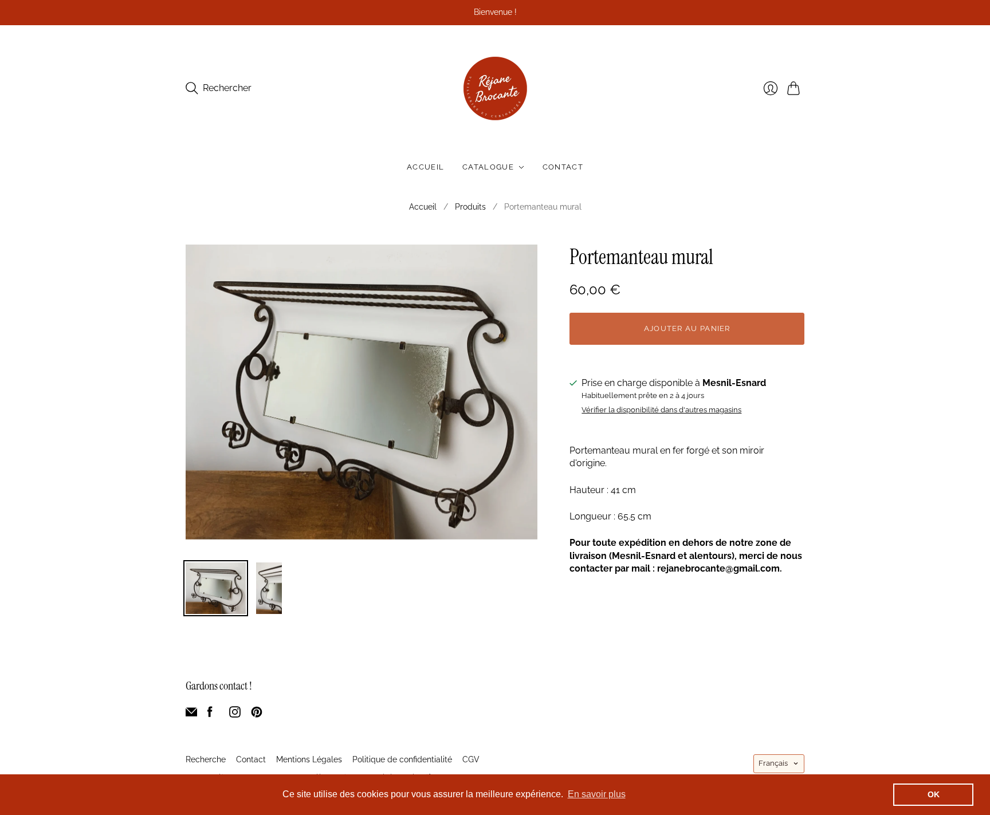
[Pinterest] (256, 714)
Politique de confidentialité (402, 759)
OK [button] (934, 794)
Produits (470, 206)
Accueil (425, 167)
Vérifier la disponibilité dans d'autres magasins (661, 410)
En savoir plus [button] (597, 794)
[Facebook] (210, 714)
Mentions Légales (309, 759)
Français (773, 763)
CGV (471, 759)
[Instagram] (235, 714)
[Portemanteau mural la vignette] (216, 588)
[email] (191, 714)
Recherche (206, 759)
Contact (563, 167)
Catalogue (488, 167)
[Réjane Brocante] (495, 88)
